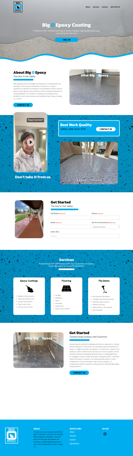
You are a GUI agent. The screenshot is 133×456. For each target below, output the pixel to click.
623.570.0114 (115, 7)
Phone (97, 213)
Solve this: (55, 232)
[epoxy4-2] (89, 184)
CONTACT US (23, 105)
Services (96, 7)
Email (56, 222)
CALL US (66, 39)
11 (98, 180)
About (88, 7)
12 (100, 180)
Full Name (58, 213)
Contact (105, 7)
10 (96, 180)
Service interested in (103, 222)
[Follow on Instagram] (105, 434)
